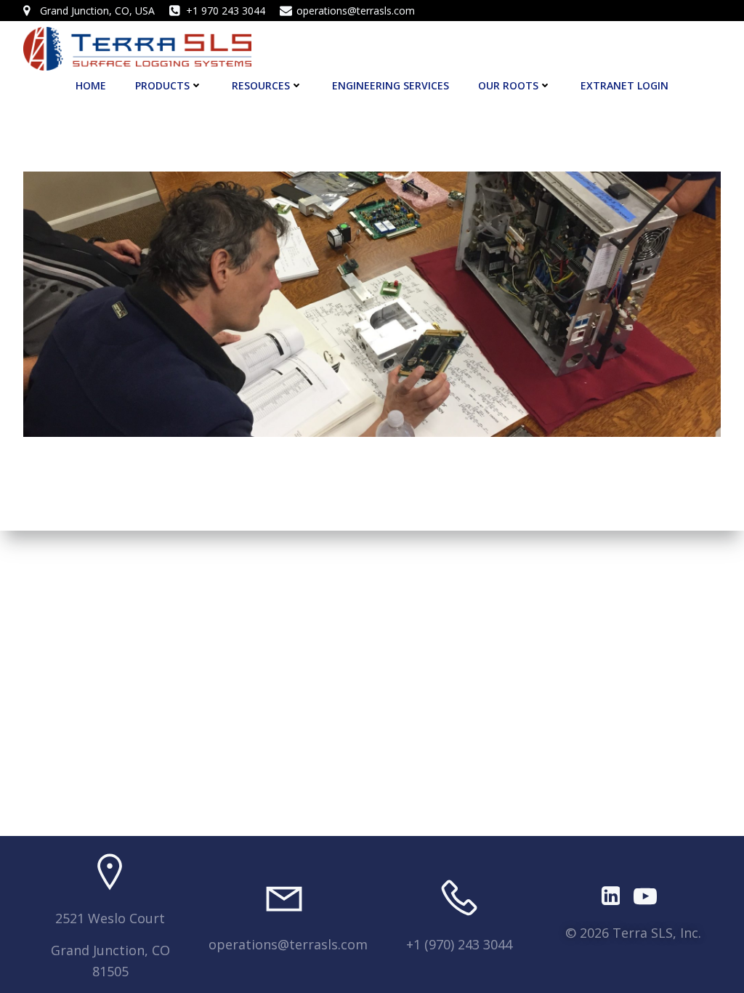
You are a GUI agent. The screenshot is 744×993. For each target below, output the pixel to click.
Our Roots (508, 85)
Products (162, 85)
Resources (261, 85)
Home (91, 85)
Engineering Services (390, 85)
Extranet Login (624, 85)
